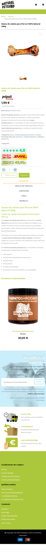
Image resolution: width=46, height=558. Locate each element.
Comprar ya (24, 175)
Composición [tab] (24, 191)
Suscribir (39, 381)
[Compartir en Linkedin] (22, 144)
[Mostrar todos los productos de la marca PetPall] (8, 97)
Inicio (3, 16)
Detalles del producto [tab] (24, 186)
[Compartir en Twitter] (18, 144)
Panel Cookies (6, 523)
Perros (11, 16)
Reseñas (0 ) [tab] (24, 201)
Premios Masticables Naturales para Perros (21, 136)
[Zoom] (40, 34)
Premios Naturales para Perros (25, 135)
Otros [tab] (23, 196)
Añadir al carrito (10, 175)
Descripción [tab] (23, 181)
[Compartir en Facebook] (13, 144)
